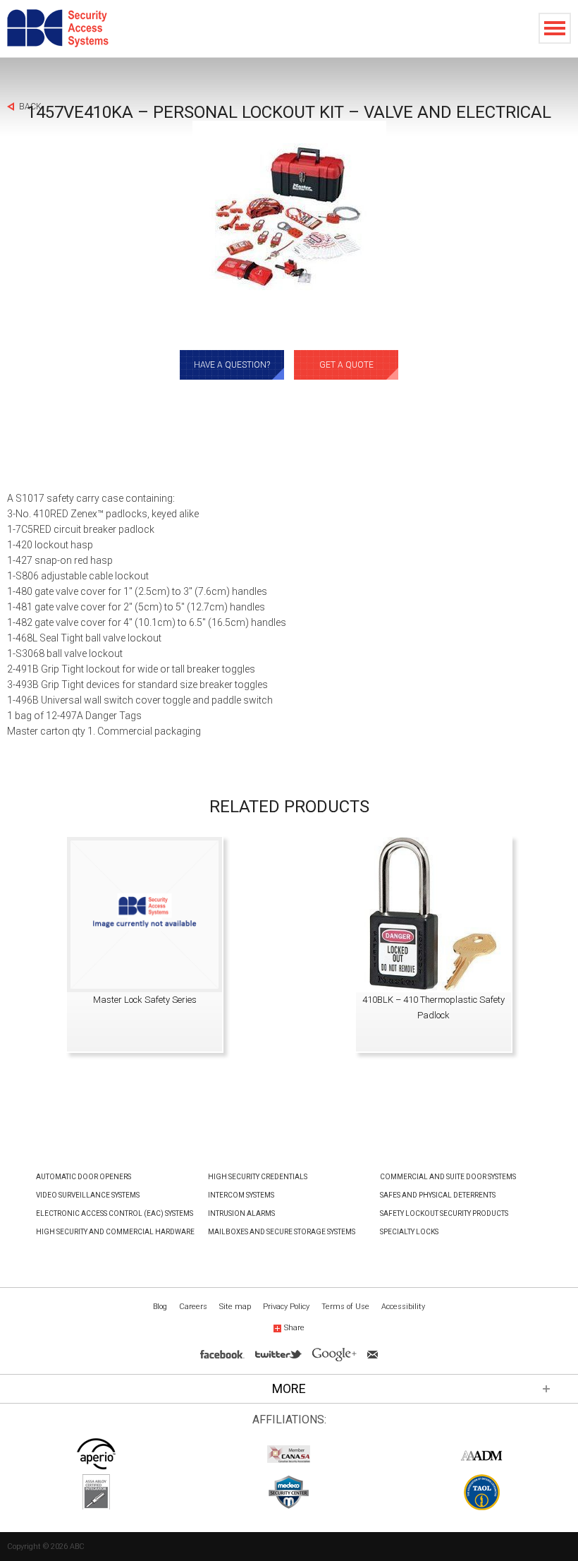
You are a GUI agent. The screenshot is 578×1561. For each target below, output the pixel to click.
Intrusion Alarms (241, 1213)
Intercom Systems (241, 1195)
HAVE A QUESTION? (232, 365)
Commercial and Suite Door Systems (448, 1177)
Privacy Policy (286, 1306)
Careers (193, 1306)
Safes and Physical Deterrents (438, 1195)
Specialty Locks (409, 1232)
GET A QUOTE (346, 365)
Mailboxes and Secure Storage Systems (281, 1232)
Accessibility (403, 1306)
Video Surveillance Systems (88, 1195)
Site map (235, 1306)
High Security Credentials (257, 1177)
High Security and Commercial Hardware (115, 1232)
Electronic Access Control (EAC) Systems (114, 1213)
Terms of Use (345, 1306)
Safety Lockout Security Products (444, 1213)
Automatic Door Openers (83, 1177)
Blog (160, 1306)
